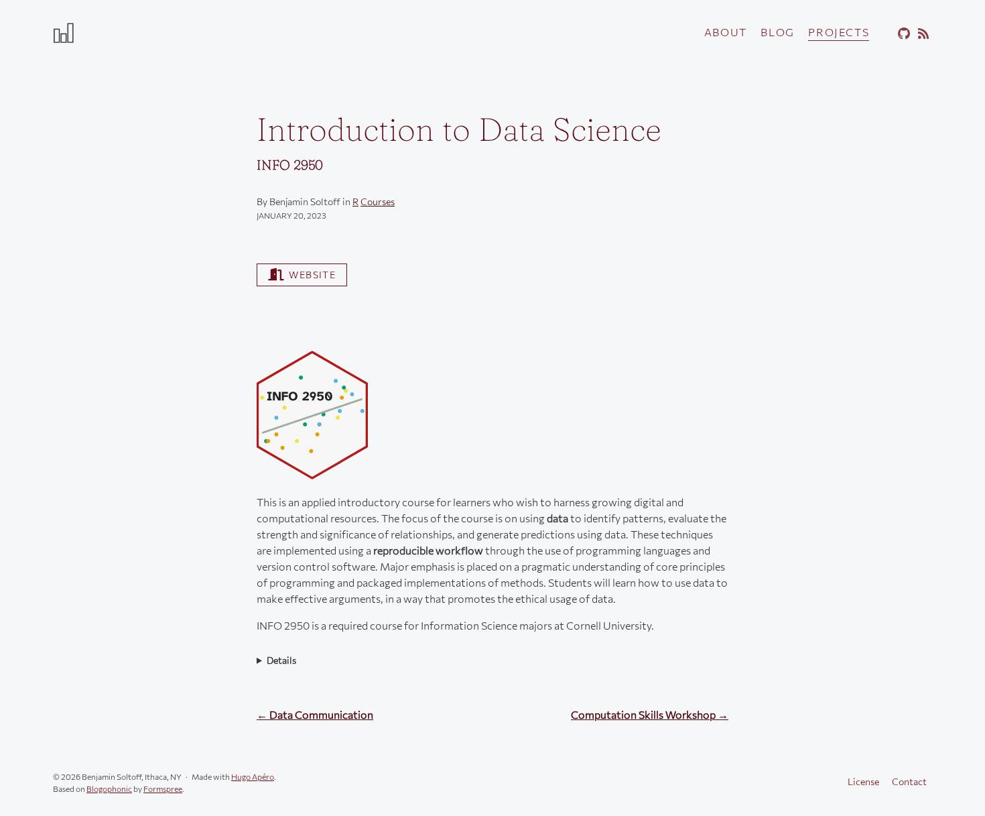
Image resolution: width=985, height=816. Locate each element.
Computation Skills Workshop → (649, 715)
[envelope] (883, 34)
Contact (909, 781)
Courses (377, 201)
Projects (838, 31)
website (312, 274)
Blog (777, 31)
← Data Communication (315, 715)
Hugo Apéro (252, 776)
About (725, 31)
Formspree (162, 788)
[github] (902, 34)
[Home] (198, 32)
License (863, 781)
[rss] (921, 34)
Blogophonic (109, 788)
